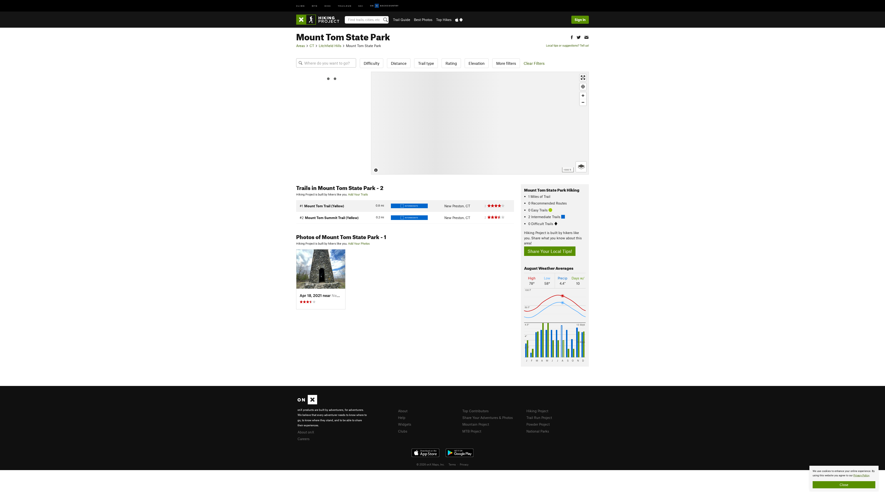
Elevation (477, 63)
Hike (327, 5)
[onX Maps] (307, 403)
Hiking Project (537, 411)
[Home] (320, 20)
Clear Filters (534, 63)
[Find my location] (583, 86)
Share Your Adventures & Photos (487, 417)
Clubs (402, 431)
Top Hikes (443, 20)
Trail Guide (401, 20)
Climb (300, 5)
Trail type (426, 63)
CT (312, 46)
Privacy (464, 464)
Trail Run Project (539, 417)
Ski (360, 5)
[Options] (581, 167)
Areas (300, 46)
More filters (506, 63)
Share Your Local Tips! (550, 251)
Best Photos (423, 20)
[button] (572, 36)
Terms (452, 464)
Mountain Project (475, 424)
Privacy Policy (861, 475)
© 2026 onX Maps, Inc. (430, 464)
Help (401, 417)
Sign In (580, 20)
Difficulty (371, 63)
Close (844, 485)
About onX (306, 432)
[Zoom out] (583, 102)
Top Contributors (475, 411)
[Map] (480, 123)
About (402, 411)
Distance (399, 63)
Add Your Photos (359, 243)
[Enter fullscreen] (583, 77)
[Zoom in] (583, 95)
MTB (315, 5)
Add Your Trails (358, 194)
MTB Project (471, 431)
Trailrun (344, 5)
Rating (451, 63)
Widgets (404, 424)
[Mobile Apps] (459, 20)
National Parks (537, 431)
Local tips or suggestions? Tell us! (567, 45)
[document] (844, 478)
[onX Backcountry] (384, 6)
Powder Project (538, 424)
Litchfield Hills (330, 46)
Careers (304, 439)
